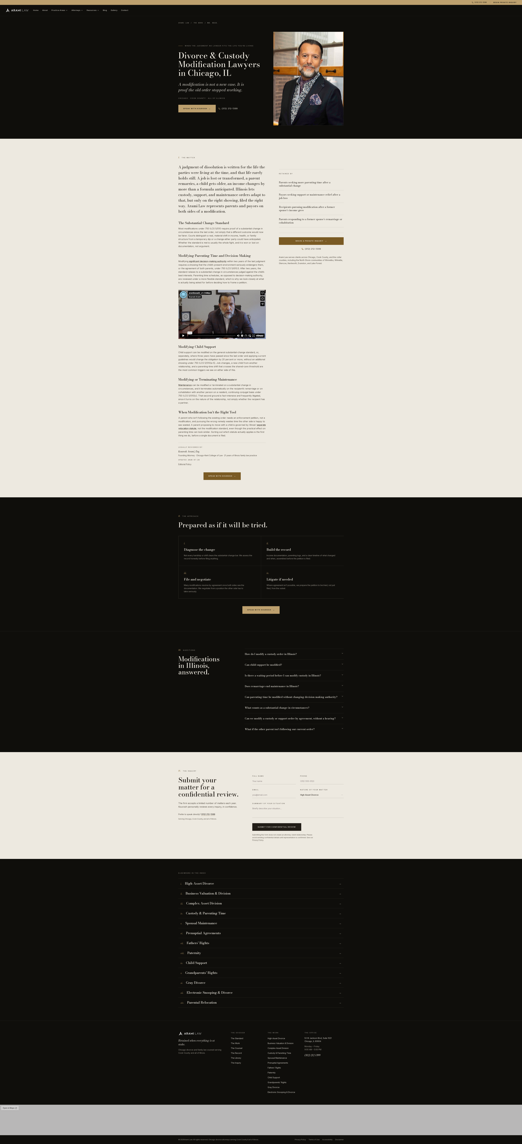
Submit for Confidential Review (277, 827)
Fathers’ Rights (274, 1068)
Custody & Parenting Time (279, 1053)
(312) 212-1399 (481, 2)
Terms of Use (314, 1140)
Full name (258, 776)
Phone (303, 776)
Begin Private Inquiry (505, 2)
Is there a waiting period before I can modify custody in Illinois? (283, 675)
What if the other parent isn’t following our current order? (280, 729)
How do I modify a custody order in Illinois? (271, 654)
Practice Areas (58, 10)
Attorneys (76, 10)
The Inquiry (236, 1063)
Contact (124, 10)
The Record (236, 1053)
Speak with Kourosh (197, 109)
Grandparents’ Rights (277, 1082)
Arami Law (183, 23)
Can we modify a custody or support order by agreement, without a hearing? (290, 718)
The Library (236, 1058)
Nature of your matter (314, 790)
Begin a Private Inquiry (311, 241)
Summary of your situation (268, 803)
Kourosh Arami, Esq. (189, 451)
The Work (198, 23)
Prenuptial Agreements (278, 1063)
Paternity (272, 1072)
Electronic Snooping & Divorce (281, 1092)
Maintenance (185, 385)
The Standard (237, 1038)
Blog (105, 10)
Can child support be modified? (263, 665)
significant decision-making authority (207, 261)
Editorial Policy (184, 464)
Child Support (274, 1077)
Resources (92, 10)
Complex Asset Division (278, 1048)
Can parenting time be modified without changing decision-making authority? (291, 697)
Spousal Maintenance (277, 1058)
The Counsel (236, 1048)
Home (35, 10)
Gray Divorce (273, 1087)
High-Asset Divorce (276, 1038)
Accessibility (327, 1140)
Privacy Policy (257, 840)
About (45, 10)
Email (255, 790)
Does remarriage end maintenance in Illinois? (272, 686)
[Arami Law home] (17, 10)
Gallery (114, 10)
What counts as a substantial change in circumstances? (277, 708)
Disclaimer (339, 1140)
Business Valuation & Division (280, 1043)
